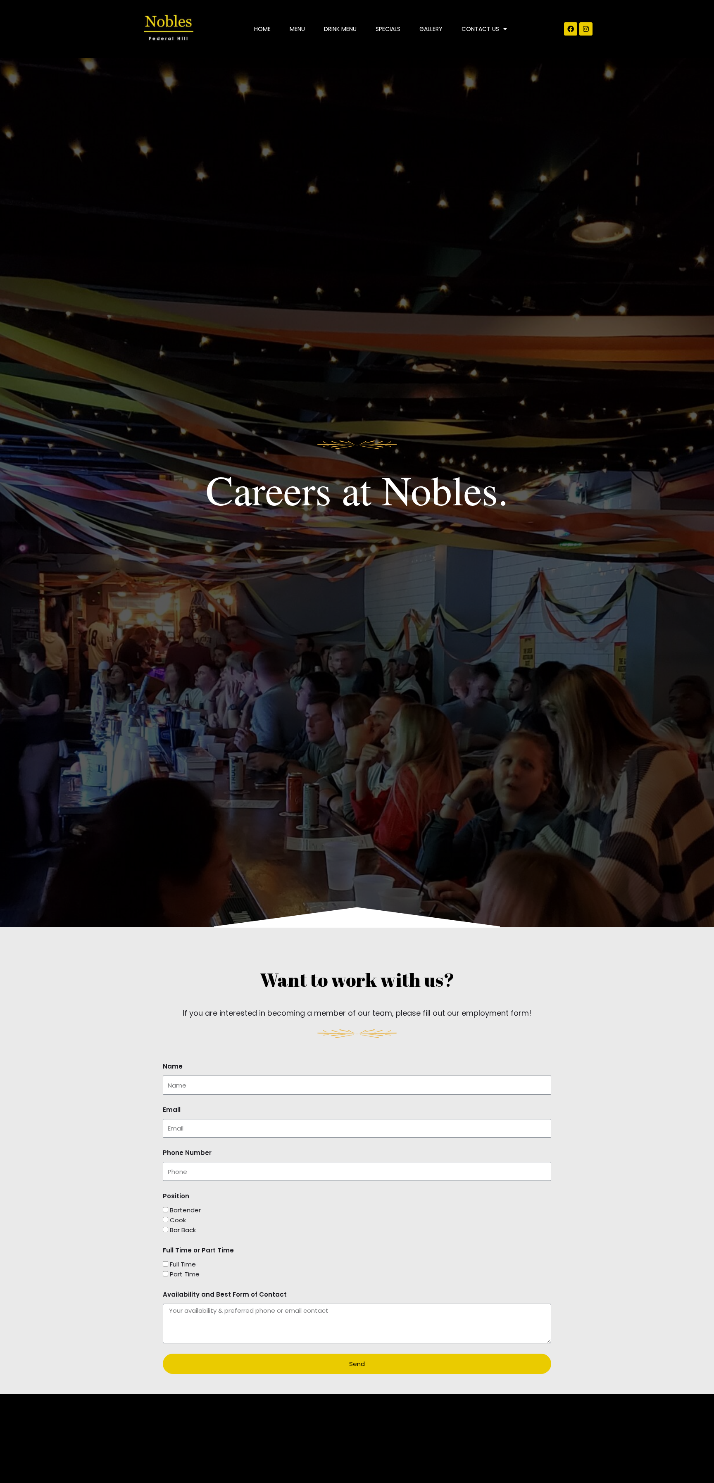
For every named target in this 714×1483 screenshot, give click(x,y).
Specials (388, 29)
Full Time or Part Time (198, 1250)
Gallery (431, 29)
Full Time (183, 1264)
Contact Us (480, 29)
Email (172, 1109)
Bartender (185, 1210)
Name (173, 1066)
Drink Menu (340, 29)
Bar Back (183, 1230)
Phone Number (187, 1152)
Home (262, 29)
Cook (178, 1220)
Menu (297, 29)
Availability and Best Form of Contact (225, 1294)
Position (176, 1196)
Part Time (185, 1274)
